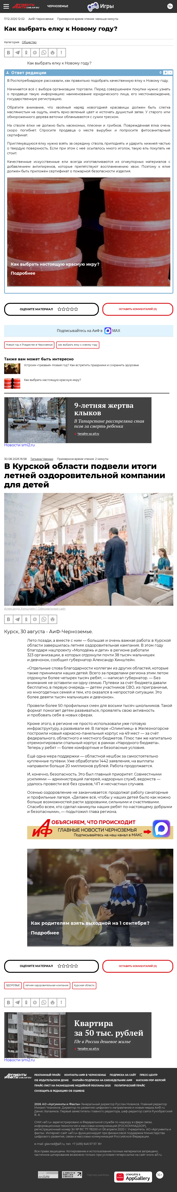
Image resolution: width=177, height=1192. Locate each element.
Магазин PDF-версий (150, 1080)
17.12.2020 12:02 (14, 19)
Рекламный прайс (47, 1074)
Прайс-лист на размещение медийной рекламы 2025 (72, 1085)
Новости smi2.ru (19, 445)
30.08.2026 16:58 (15, 459)
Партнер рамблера (98, 1175)
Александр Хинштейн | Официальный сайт (35, 608)
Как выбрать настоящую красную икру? (55, 264)
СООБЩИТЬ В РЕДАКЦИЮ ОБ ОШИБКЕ (59, 1090)
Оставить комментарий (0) (138, 309)
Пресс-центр (148, 1074)
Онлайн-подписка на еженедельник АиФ (102, 1080)
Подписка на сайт (123, 1074)
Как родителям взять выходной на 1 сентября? (90, 923)
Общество (29, 42)
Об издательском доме (51, 1080)
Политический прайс (129, 1085)
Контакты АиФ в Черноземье (85, 1074)
